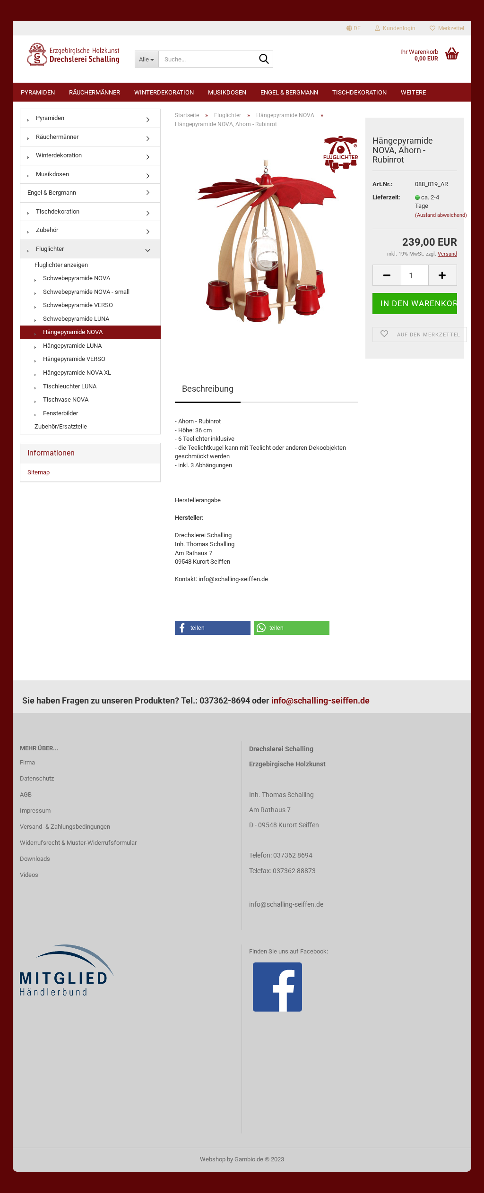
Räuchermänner (94, 92)
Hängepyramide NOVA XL (76, 372)
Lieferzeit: (386, 197)
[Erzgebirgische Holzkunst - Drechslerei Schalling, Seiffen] (70, 54)
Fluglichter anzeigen (61, 264)
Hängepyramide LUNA (72, 345)
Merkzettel (449, 28)
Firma (27, 762)
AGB (26, 794)
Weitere (413, 92)
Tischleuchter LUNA (69, 386)
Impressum (35, 810)
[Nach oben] (458, 1178)
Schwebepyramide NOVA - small (86, 291)
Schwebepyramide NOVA (76, 278)
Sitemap (38, 472)
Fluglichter (49, 248)
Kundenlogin (397, 28)
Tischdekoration (359, 92)
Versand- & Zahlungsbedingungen (65, 826)
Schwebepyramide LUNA (75, 318)
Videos (29, 874)
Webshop (212, 1159)
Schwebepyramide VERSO (77, 305)
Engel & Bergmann (289, 92)
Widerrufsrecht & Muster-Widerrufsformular (78, 842)
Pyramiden (38, 92)
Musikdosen (227, 92)
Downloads (35, 858)
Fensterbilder (60, 413)
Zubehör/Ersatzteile (61, 426)
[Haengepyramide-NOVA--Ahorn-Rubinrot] (266, 241)
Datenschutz (37, 778)
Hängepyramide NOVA (72, 331)
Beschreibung (207, 389)
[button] (213, 628)
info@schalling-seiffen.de (320, 700)
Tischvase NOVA (65, 399)
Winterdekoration (164, 92)
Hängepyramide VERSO (73, 358)
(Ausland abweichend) (441, 215)
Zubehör (46, 229)
